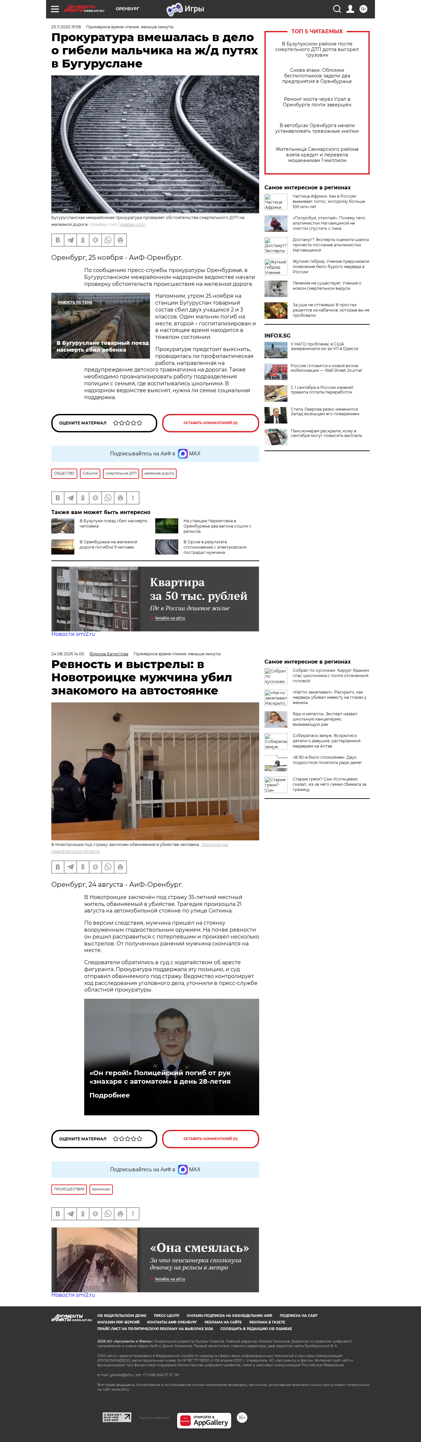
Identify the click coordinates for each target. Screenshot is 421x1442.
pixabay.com (133, 224)
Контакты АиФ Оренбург (172, 1322)
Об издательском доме (121, 1316)
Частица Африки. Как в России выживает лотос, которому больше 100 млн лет (329, 201)
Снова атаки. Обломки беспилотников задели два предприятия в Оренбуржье (317, 76)
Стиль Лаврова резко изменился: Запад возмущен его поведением (325, 411)
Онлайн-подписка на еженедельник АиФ (229, 1316)
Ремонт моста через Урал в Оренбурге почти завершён (317, 102)
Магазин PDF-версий (118, 1322)
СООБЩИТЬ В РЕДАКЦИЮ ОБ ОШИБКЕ (256, 1329)
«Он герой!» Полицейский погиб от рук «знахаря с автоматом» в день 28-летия (160, 1077)
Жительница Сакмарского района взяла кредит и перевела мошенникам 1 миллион (317, 155)
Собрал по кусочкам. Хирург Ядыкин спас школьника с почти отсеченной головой (331, 675)
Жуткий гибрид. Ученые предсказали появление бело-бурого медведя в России (331, 266)
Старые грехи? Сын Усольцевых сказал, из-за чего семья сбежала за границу (329, 784)
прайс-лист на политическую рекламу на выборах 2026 (155, 1329)
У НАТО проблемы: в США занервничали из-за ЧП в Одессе (324, 346)
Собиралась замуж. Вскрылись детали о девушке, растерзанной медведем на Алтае (326, 740)
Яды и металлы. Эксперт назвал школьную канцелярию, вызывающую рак (325, 719)
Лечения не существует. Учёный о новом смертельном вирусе (327, 286)
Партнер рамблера (154, 1418)
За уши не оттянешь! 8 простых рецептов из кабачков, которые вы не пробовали (331, 310)
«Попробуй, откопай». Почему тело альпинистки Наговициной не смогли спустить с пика (329, 223)
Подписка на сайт (298, 1316)
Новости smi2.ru (73, 634)
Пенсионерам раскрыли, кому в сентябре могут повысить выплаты (326, 433)
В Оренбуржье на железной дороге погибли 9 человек (108, 544)
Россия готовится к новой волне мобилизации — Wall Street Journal (326, 368)
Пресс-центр (166, 1316)
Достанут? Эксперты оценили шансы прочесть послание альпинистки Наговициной (331, 245)
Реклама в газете (267, 1322)
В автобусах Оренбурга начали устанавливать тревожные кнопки (317, 128)
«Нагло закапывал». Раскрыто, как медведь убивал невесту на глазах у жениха (329, 697)
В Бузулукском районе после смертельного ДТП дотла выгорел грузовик (317, 49)
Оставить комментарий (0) (211, 423)
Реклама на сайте (223, 1322)
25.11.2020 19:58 (66, 26)
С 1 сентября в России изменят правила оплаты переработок (322, 390)
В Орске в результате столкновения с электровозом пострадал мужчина (215, 547)
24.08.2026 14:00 (67, 653)
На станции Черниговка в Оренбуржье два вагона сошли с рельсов (217, 526)
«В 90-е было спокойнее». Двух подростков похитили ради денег (327, 760)
